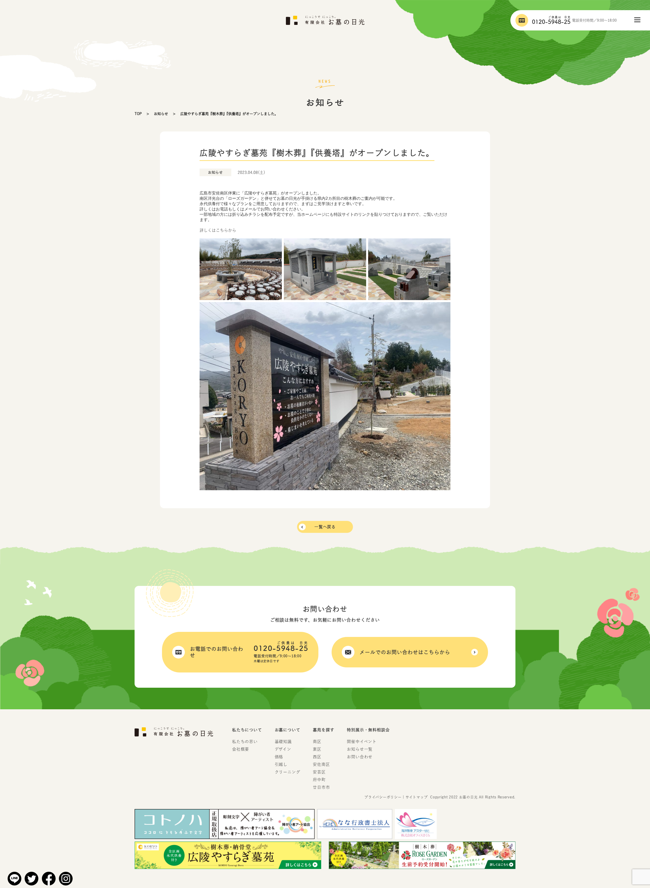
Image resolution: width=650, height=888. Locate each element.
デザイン (283, 749)
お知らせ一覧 (359, 749)
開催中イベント (362, 741)
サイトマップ (416, 797)
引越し (281, 764)
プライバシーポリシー (382, 797)
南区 (317, 741)
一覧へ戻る (325, 527)
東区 (317, 749)
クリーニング (287, 772)
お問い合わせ (359, 757)
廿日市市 (321, 787)
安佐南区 (321, 764)
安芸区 (319, 772)
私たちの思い (245, 741)
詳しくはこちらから (218, 230)
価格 (279, 757)
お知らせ (161, 114)
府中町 (319, 780)
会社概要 (240, 749)
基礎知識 (283, 741)
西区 (317, 757)
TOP (138, 114)
